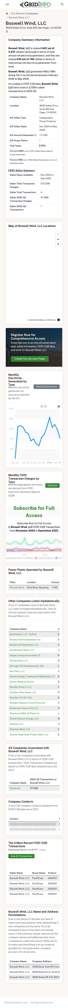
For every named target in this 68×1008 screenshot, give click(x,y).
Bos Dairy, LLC (17, 671)
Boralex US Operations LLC (24, 644)
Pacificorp (15, 788)
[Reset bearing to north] (58, 244)
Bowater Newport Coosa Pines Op (27, 702)
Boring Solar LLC (19, 660)
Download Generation (46, 386)
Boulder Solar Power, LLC (23, 692)
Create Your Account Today (29, 358)
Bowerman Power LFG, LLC (24, 708)
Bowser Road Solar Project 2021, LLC (29, 734)
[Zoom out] (58, 239)
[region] (34, 277)
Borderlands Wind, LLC (22, 650)
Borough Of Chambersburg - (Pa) (27, 666)
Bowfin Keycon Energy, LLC (24, 718)
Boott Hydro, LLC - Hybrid (23, 634)
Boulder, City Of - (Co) (21, 697)
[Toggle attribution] (58, 320)
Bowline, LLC (17, 724)
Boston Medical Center (22, 681)
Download (52, 485)
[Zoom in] (58, 234)
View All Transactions (21, 856)
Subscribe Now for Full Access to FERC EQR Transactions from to (34, 518)
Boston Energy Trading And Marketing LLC (32, 676)
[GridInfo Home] (35, 4)
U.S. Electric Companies (24, 13)
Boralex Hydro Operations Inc (25, 639)
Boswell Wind (17, 587)
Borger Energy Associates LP (25, 655)
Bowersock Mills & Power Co (24, 713)
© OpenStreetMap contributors (41, 319)
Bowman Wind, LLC (20, 729)
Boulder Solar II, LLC (21, 687)
